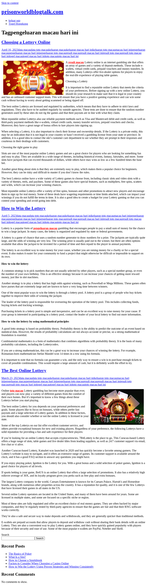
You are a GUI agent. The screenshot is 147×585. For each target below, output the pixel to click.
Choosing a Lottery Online (25, 42)
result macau (73, 52)
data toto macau (40, 49)
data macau (24, 49)
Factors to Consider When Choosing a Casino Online (39, 563)
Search (5, 534)
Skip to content (9, 2)
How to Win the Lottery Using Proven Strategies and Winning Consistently (51, 566)
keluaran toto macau (104, 49)
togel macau (16, 56)
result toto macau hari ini (23, 384)
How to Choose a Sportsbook (25, 560)
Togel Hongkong (18, 23)
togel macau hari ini (34, 56)
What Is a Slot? (17, 556)
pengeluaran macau (45, 228)
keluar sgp (14, 20)
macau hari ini (123, 49)
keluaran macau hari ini (79, 49)
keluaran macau (57, 49)
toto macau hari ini (68, 56)
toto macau (51, 56)
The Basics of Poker (20, 553)
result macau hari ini (91, 52)
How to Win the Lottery (23, 208)
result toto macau (112, 52)
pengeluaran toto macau (52, 52)
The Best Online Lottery (23, 370)
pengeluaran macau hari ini (24, 52)
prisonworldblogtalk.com (32, 11)
